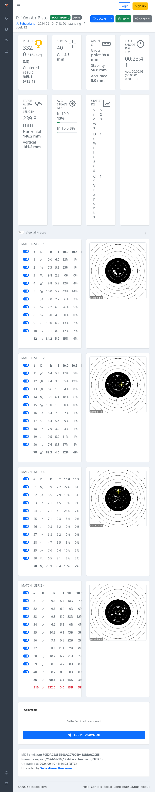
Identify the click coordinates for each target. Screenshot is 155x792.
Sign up (140, 6)
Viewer (101, 19)
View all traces (36, 232)
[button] (146, 233)
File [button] (123, 19)
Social (108, 787)
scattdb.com (38, 787)
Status (135, 787)
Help (86, 787)
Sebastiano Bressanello (57, 768)
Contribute (121, 787)
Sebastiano (27, 24)
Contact (96, 787)
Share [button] (142, 19)
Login (125, 6)
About (145, 787)
